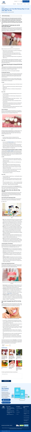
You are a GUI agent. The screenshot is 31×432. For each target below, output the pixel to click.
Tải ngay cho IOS (6, 399)
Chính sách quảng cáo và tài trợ (26, 420)
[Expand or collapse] (21, 15)
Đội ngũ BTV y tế (26, 422)
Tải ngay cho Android (6, 402)
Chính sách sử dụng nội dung (26, 413)
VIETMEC (4, 2)
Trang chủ (3, 7)
